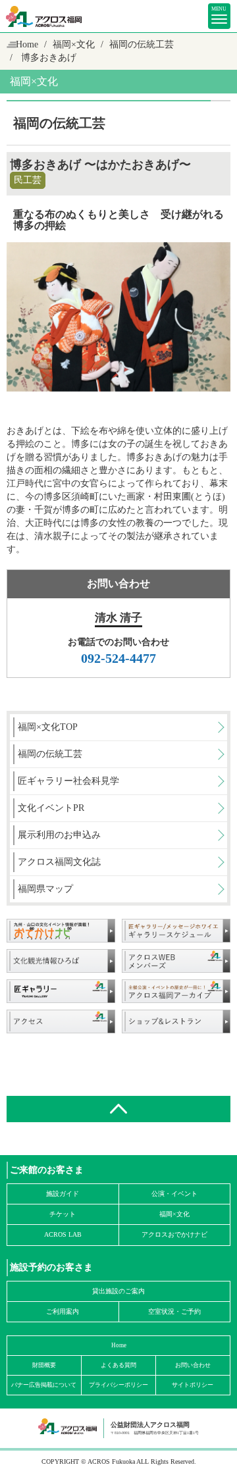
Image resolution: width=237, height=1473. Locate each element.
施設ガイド (62, 1193)
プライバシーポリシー (118, 1385)
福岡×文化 (74, 44)
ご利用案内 (62, 1311)
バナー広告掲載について (43, 1385)
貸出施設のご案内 (118, 1291)
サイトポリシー (192, 1385)
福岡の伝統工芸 (141, 44)
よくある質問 (118, 1365)
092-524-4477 (118, 658)
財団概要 (44, 1365)
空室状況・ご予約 (174, 1311)
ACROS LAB (63, 1234)
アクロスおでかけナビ (174, 1234)
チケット (62, 1214)
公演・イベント (174, 1193)
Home (27, 44)
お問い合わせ (193, 1365)
